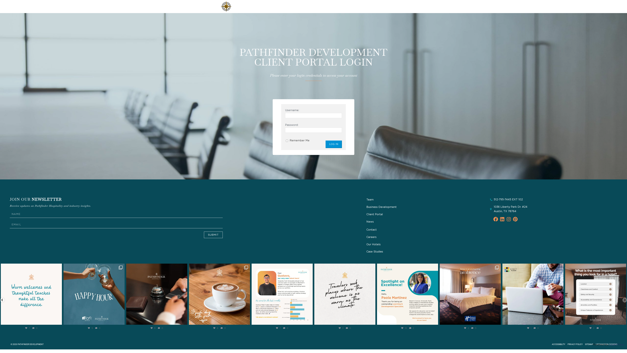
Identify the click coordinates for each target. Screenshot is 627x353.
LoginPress (617, 344)
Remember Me (299, 140)
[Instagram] (59, 321)
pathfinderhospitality (30, 267)
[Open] (31, 294)
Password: (291, 125)
